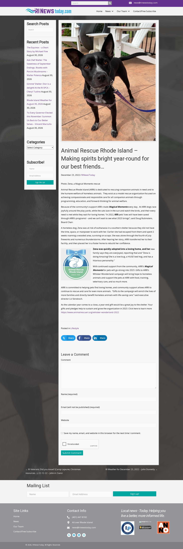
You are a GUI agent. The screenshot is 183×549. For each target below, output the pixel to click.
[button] (112, 11)
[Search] (110, 3)
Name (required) (69, 394)
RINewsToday (88, 175)
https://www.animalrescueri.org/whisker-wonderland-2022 (90, 312)
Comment (66, 359)
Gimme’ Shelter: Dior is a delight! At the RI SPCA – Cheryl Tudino (39, 87)
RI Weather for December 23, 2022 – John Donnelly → (131, 469)
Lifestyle (75, 328)
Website (65, 420)
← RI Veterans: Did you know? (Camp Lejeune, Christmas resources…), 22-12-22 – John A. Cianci (53, 471)
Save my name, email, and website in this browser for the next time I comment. (102, 433)
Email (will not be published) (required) (80, 407)
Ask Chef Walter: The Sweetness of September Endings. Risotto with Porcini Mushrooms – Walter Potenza (39, 68)
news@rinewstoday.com (145, 2)
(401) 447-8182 (79, 517)
